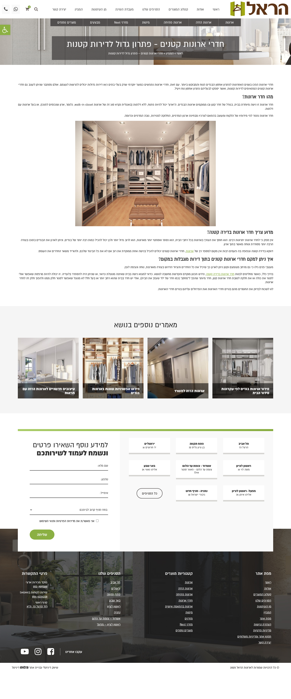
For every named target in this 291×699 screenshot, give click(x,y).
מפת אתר (265, 618)
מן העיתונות (99, 9)
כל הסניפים (149, 493)
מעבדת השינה (124, 9)
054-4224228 (39, 596)
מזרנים (189, 618)
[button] (5, 30)
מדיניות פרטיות (262, 630)
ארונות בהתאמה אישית (179, 606)
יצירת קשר (59, 9)
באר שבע (114, 600)
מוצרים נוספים (66, 22)
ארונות (229, 22)
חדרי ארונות (186, 600)
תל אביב (115, 582)
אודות (200, 9)
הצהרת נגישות (262, 624)
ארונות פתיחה (173, 22)
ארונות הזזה (203, 22)
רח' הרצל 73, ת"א (37, 606)
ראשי (216, 9)
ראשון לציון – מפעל (108, 624)
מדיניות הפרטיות (65, 521)
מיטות (146, 22)
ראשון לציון (113, 606)
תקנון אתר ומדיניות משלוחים (254, 636)
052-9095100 (40, 586)
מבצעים (95, 22)
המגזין (79, 9)
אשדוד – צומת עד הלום (106, 618)
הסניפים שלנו (151, 9)
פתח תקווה (113, 594)
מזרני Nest (121, 22)
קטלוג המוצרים (178, 9)
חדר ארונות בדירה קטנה (220, 274)
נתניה (117, 612)
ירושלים (115, 588)
